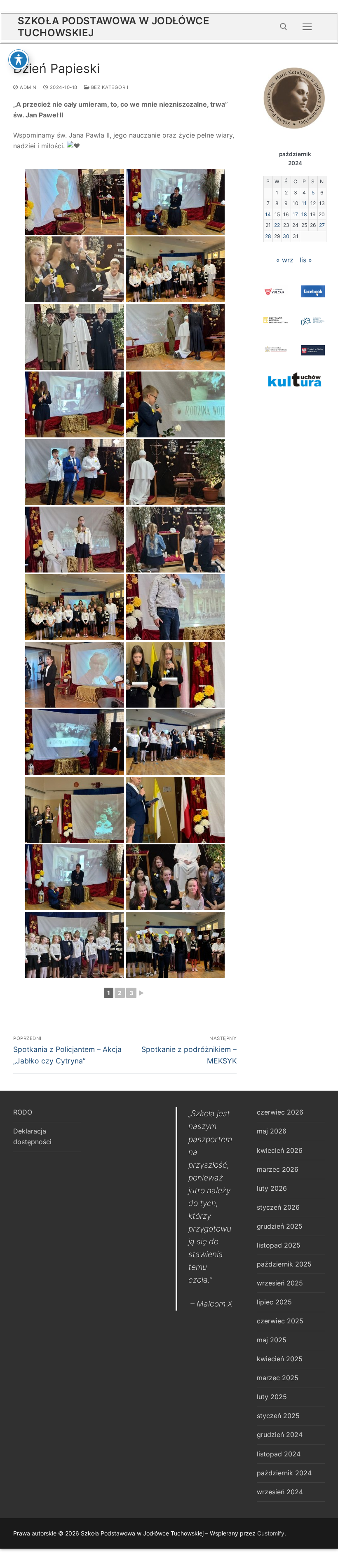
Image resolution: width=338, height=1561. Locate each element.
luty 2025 (272, 1397)
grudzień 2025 (280, 1226)
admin (28, 87)
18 (304, 214)
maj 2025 (271, 1340)
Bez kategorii (108, 87)
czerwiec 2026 (280, 1112)
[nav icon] (307, 26)
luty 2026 (272, 1188)
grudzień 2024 (280, 1434)
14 (268, 214)
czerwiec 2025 (280, 1321)
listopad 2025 (278, 1245)
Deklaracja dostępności (32, 1136)
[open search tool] (283, 26)
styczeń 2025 (278, 1415)
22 (277, 225)
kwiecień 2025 (280, 1359)
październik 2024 (284, 1473)
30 (286, 236)
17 (295, 214)
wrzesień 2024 (280, 1492)
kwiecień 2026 (280, 1150)
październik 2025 (284, 1264)
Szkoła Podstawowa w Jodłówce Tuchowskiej (113, 27)
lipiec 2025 (274, 1302)
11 (304, 203)
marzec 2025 (277, 1378)
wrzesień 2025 (280, 1283)
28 (268, 236)
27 (322, 225)
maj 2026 (271, 1131)
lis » (306, 260)
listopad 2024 (278, 1454)
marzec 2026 (277, 1169)
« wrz (284, 260)
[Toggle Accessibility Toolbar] (18, 60)
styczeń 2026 (278, 1207)
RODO (22, 1112)
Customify (270, 1533)
